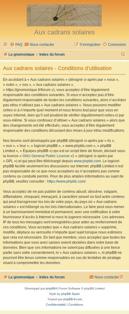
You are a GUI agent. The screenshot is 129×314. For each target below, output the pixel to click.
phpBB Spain (70, 293)
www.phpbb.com (87, 161)
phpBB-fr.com (72, 299)
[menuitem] (16, 45)
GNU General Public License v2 (48, 156)
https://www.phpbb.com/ (66, 181)
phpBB (51, 288)
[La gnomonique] (65, 14)
